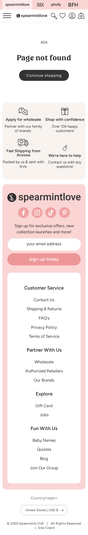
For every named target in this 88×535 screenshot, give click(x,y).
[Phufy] (56, 4)
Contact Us (44, 299)
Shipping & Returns (44, 308)
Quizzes (44, 449)
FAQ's (44, 318)
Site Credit (46, 528)
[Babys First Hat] (73, 4)
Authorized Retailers (44, 370)
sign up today (44, 259)
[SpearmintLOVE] (17, 4)
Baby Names (44, 440)
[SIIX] (40, 4)
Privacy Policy (44, 327)
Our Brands (44, 380)
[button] (54, 15)
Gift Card (44, 405)
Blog (44, 458)
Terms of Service (44, 336)
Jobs (44, 414)
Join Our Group (44, 467)
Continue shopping (44, 75)
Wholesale (44, 361)
